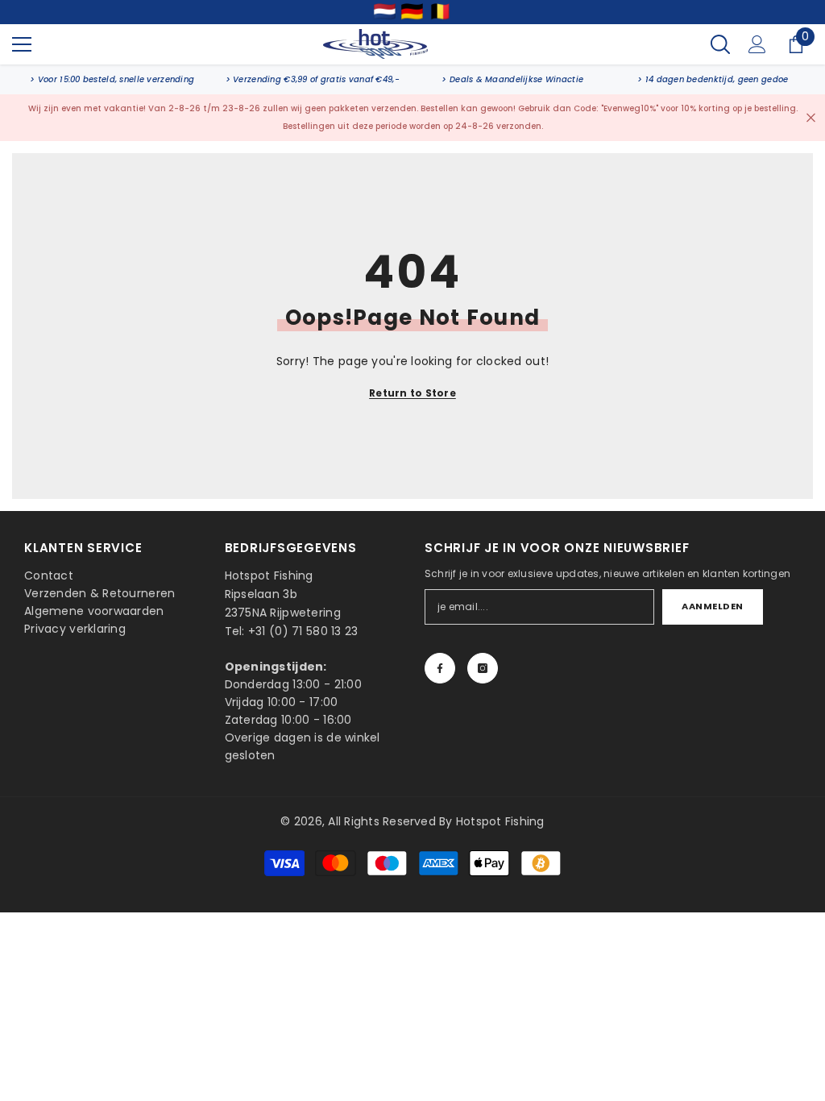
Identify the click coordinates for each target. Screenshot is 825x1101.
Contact (48, 575)
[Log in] (757, 44)
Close (811, 117)
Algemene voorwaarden (94, 611)
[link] (112, 79)
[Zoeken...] (720, 44)
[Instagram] (482, 668)
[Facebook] (440, 668)
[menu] (21, 44)
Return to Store (412, 393)
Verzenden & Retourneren (99, 593)
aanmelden (713, 606)
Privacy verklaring (75, 629)
